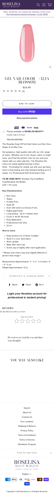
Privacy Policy (27, 431)
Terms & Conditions (27, 435)
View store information (15, 139)
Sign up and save (27, 453)
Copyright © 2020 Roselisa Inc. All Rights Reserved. (27, 491)
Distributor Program (27, 444)
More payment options (27, 118)
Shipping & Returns (27, 426)
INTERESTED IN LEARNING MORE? (27, 276)
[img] (11, 91)
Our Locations (26, 422)
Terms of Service (27, 440)
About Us (27, 413)
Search (27, 408)
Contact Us (27, 417)
